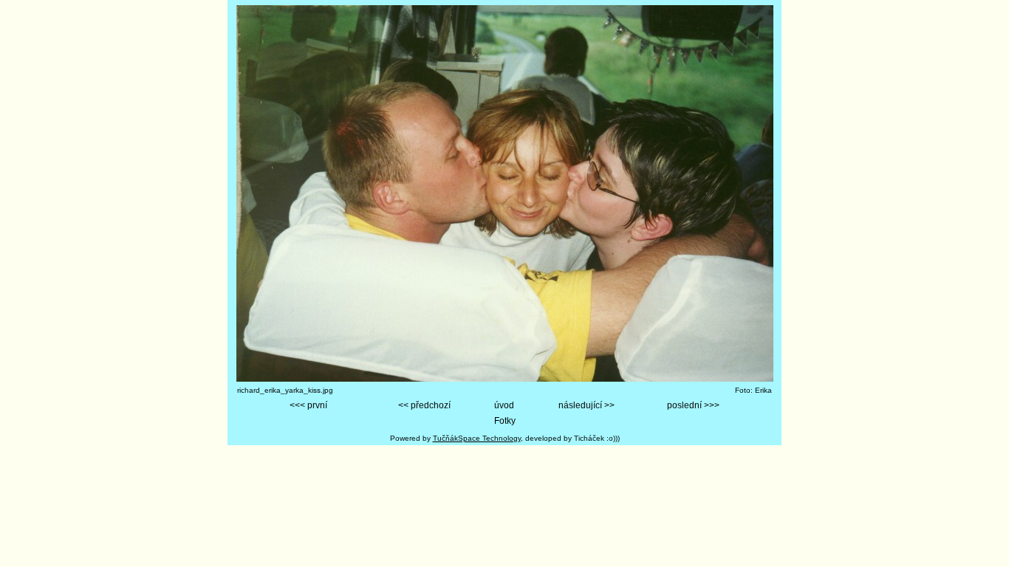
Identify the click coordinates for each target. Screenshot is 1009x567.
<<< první (308, 405)
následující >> (586, 405)
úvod (504, 405)
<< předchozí (424, 405)
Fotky (505, 421)
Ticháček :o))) (597, 438)
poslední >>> (693, 405)
